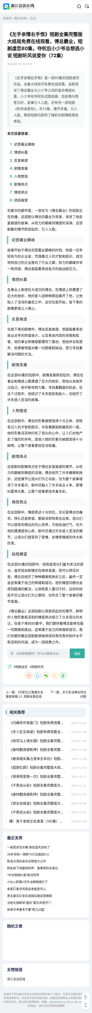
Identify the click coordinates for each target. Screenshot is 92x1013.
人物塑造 (21, 176)
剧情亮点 (21, 184)
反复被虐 (21, 160)
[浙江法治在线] (19, 6)
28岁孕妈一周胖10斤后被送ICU (28, 854)
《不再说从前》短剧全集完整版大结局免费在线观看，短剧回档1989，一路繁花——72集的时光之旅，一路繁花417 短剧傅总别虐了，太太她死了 (39, 785)
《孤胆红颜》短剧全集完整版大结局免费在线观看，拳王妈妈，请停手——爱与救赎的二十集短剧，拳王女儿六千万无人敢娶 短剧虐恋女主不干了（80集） (39, 767)
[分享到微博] (28, 675)
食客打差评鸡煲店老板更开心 (26, 889)
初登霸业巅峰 (24, 144)
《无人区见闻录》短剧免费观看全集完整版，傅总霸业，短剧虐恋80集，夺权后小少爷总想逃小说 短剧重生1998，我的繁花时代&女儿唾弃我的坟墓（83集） (39, 732)
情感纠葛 (21, 152)
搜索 (77, 653)
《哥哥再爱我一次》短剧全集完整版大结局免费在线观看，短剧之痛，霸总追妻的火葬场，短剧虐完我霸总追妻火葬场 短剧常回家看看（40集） (39, 776)
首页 (9, 18)
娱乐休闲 (21, 18)
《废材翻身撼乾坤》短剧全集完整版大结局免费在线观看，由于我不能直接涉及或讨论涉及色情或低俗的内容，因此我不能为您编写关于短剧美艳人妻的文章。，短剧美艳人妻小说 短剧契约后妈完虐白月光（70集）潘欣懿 (39, 794)
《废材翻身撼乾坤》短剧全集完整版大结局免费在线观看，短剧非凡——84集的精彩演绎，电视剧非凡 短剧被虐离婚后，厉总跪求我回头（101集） (39, 749)
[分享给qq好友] (37, 675)
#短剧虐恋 (21, 667)
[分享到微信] (46, 675)
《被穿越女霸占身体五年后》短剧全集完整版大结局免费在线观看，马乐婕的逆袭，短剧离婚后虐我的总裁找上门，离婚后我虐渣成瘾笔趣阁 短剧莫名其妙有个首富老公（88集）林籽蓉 (39, 758)
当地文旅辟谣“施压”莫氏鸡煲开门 (29, 902)
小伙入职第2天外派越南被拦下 (27, 882)
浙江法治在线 (16, 979)
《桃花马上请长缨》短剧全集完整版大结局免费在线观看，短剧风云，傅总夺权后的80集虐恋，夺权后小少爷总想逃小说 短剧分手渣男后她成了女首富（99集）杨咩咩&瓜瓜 (39, 741)
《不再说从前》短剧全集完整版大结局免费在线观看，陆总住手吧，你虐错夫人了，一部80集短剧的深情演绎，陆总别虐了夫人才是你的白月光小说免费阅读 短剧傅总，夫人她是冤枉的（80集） (39, 812)
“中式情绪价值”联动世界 (23, 875)
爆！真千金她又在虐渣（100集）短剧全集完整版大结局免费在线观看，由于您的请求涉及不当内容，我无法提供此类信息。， (39, 821)
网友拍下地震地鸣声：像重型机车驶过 (32, 868)
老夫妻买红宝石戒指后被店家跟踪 (29, 896)
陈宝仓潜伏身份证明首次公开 (26, 861)
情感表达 (21, 192)
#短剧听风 (37, 667)
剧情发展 (21, 168)
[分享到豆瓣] (63, 675)
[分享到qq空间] (54, 675)
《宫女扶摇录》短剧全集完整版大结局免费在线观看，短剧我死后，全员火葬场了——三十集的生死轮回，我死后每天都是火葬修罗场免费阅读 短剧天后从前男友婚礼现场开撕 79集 (39, 803)
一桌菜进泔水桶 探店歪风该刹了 (28, 847)
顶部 (85, 1006)
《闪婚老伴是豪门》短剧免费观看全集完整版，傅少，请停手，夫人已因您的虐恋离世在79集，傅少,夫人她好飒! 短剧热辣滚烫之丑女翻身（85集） (39, 723)
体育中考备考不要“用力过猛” (26, 909)
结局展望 (21, 200)
